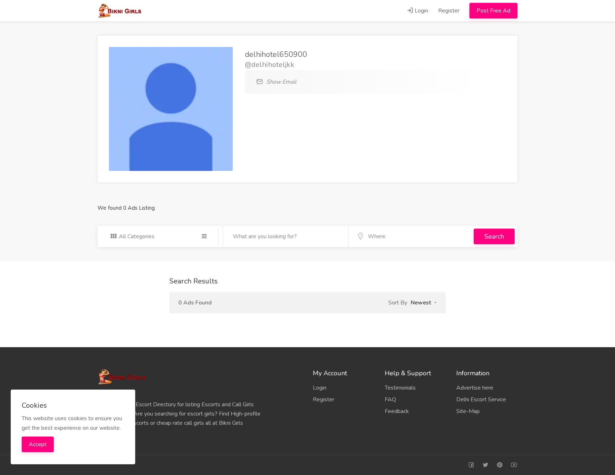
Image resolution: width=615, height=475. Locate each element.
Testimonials (400, 388)
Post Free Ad (493, 11)
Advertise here (474, 388)
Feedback (397, 411)
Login (420, 11)
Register (448, 11)
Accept (38, 444)
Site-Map (468, 411)
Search (494, 236)
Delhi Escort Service (481, 399)
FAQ (390, 399)
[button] (424, 302)
